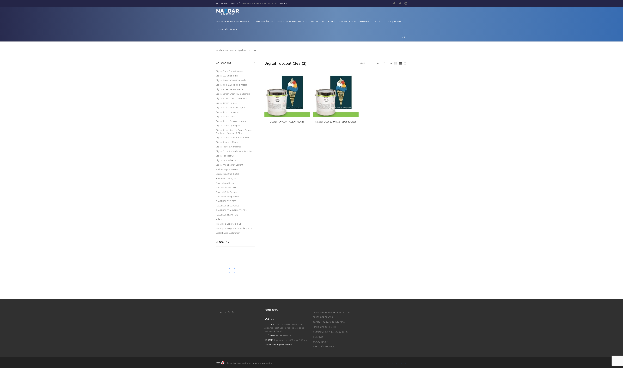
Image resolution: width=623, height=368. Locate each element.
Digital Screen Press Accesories (231, 121)
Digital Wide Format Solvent (229, 165)
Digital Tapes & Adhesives (228, 147)
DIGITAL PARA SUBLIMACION (329, 322)
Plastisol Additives (225, 183)
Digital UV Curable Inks (227, 160)
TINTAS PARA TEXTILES (325, 327)
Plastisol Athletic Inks (226, 188)
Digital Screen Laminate (227, 112)
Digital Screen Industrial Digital (230, 108)
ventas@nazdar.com (282, 344)
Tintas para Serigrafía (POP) (229, 224)
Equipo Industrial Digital (227, 174)
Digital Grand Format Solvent (230, 71)
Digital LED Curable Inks (227, 76)
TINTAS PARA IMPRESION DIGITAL (331, 313)
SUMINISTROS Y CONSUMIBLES (330, 332)
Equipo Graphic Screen (227, 169)
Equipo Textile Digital (226, 179)
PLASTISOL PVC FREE (226, 201)
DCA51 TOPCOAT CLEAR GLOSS (287, 122)
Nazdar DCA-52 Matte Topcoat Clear (335, 122)
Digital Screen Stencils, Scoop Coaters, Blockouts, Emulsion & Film (234, 132)
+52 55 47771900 (227, 3)
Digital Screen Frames (226, 103)
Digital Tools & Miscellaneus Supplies (234, 151)
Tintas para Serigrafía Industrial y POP (234, 228)
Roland (219, 219)
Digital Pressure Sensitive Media (231, 80)
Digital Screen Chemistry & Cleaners (233, 94)
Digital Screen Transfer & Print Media (233, 138)
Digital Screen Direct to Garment (231, 98)
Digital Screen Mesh (225, 117)
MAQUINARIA (320, 342)
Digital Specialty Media (227, 142)
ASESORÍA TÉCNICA (324, 347)
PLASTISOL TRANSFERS (227, 215)
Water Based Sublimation (228, 233)
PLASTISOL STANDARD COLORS (231, 210)
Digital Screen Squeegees (228, 126)
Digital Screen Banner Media (229, 89)
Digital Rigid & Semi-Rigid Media (231, 85)
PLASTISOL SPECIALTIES (227, 206)
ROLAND (318, 337)
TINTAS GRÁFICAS (323, 317)
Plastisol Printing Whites (227, 197)
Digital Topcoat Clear (226, 156)
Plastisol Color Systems (227, 192)
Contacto (283, 3)
